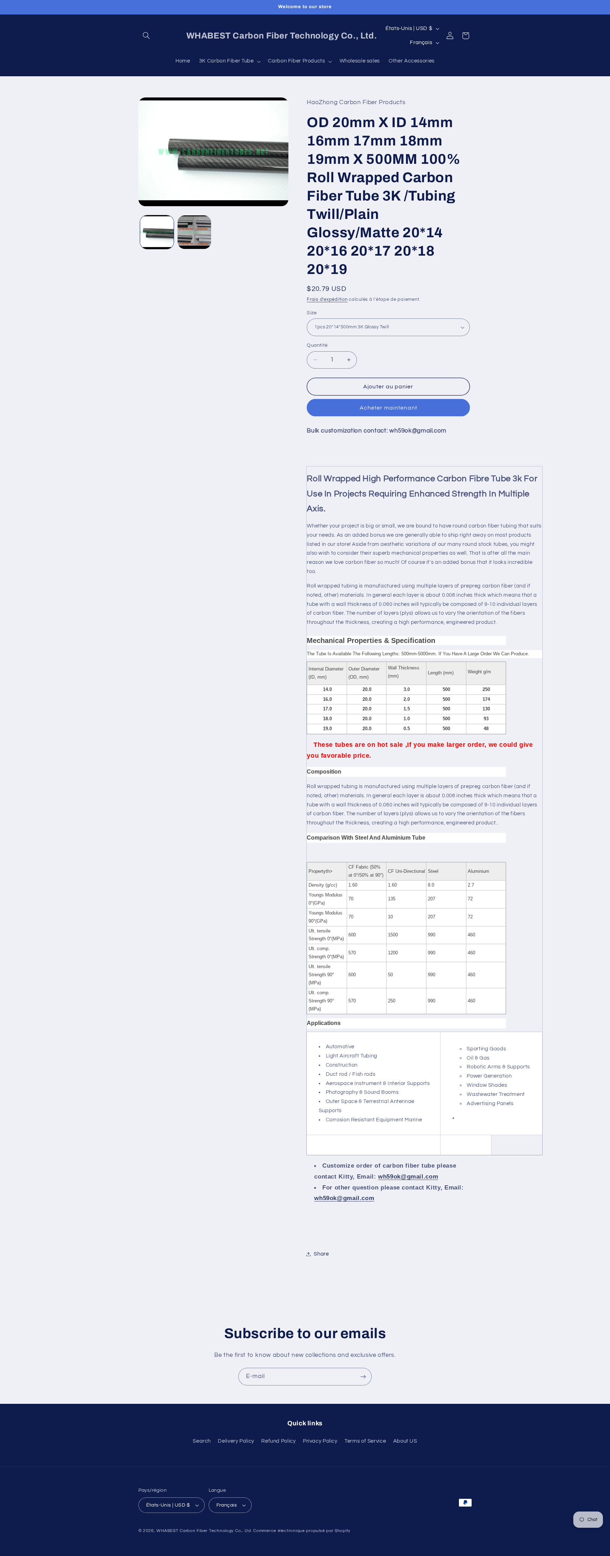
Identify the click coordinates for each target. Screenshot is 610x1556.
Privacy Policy (320, 1441)
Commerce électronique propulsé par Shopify (302, 1531)
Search (202, 1441)
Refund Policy (278, 1441)
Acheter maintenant (388, 408)
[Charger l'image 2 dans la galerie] (194, 232)
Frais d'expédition (327, 299)
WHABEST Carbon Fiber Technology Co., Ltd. (204, 1531)
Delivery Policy (236, 1441)
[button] (146, 36)
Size (312, 312)
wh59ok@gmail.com (408, 1176)
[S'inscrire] (363, 1376)
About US (405, 1441)
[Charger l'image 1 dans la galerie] (157, 232)
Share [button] (321, 1254)
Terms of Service (365, 1441)
